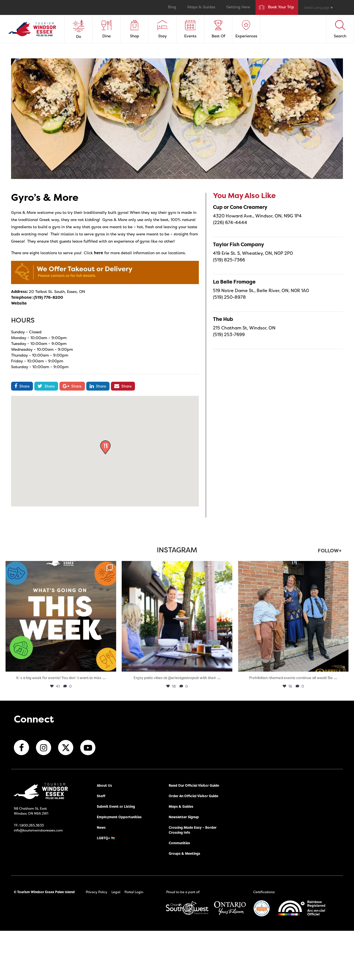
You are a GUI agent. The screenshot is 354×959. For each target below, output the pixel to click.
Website (19, 303)
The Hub (223, 319)
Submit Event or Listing (116, 806)
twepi (59, 566)
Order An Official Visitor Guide (193, 796)
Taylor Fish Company (238, 244)
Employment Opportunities (119, 817)
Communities (179, 843)
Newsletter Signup (184, 817)
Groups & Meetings (184, 853)
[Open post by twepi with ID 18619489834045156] (177, 616)
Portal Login (133, 892)
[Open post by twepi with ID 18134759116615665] (293, 616)
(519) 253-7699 (229, 334)
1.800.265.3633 (31, 825)
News (101, 827)
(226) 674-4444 (230, 222)
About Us (104, 785)
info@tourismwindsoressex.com (38, 830)
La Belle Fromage (234, 281)
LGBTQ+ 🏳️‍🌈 (106, 838)
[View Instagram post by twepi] (111, 665)
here (98, 252)
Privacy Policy (96, 892)
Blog (172, 7)
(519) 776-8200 (48, 297)
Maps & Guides (201, 7)
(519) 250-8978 (229, 297)
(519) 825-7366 (229, 260)
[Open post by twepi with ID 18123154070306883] (61, 616)
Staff (101, 796)
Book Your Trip (281, 7)
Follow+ (330, 551)
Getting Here (238, 7)
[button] (105, 447)
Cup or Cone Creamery (240, 207)
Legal (115, 892)
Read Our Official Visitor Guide (194, 785)
